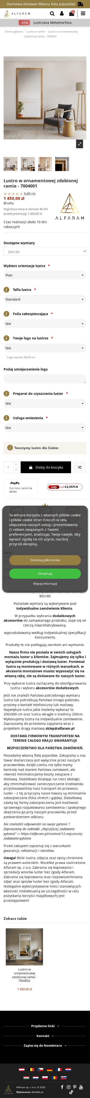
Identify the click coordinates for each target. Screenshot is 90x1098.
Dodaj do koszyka (49, 467)
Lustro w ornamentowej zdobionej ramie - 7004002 (24, 975)
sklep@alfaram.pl (60, 728)
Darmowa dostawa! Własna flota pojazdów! (42, 4)
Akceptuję (45, 574)
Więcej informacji (45, 584)
